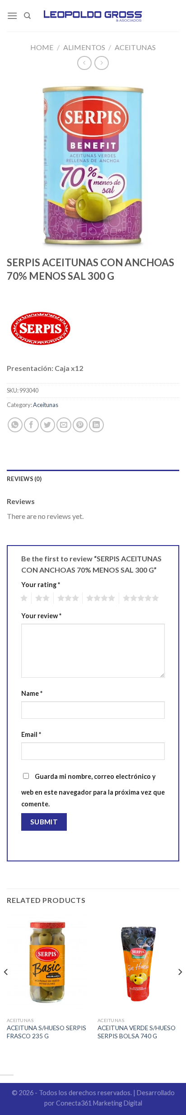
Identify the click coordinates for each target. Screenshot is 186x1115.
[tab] (93, 479)
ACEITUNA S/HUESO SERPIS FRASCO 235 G (46, 1032)
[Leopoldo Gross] (93, 16)
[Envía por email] (63, 424)
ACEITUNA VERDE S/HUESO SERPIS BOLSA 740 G (137, 1032)
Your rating (40, 584)
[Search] (27, 15)
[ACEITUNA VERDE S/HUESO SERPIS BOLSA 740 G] (138, 964)
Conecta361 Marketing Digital (99, 1103)
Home (41, 47)
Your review (41, 616)
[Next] (179, 990)
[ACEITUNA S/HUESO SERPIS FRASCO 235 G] (47, 964)
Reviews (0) (24, 478)
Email (31, 734)
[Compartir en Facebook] (31, 424)
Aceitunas (135, 47)
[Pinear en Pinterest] (80, 424)
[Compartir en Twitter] (47, 424)
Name (31, 693)
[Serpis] (40, 328)
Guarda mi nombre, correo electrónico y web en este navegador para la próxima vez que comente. (93, 790)
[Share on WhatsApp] (15, 424)
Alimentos (84, 47)
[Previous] (6, 990)
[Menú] (12, 16)
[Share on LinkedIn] (96, 424)
